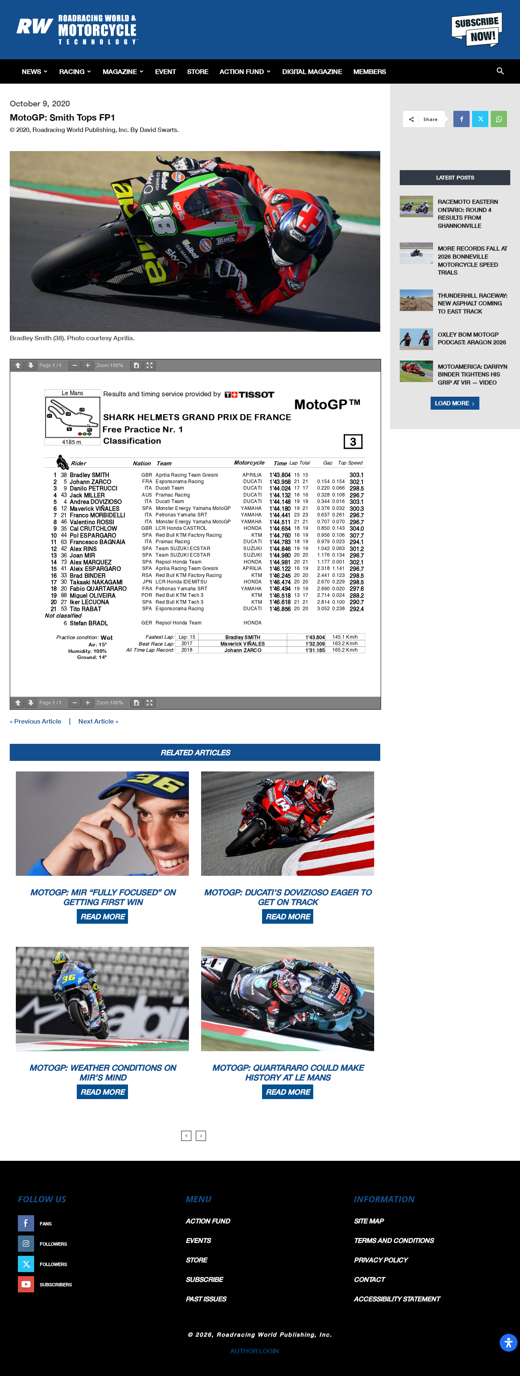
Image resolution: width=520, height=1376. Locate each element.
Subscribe (153, 1284)
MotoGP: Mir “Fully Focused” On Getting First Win (102, 897)
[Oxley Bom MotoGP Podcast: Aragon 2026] (416, 339)
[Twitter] (480, 119)
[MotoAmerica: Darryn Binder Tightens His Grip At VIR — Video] (416, 371)
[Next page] (31, 365)
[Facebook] (461, 119)
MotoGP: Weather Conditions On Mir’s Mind (102, 1072)
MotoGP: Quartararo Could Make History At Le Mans (288, 1072)
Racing (71, 71)
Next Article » (98, 721)
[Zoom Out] (75, 365)
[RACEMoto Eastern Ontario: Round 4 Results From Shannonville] (416, 206)
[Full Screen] (149, 365)
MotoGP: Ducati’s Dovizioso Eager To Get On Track (287, 897)
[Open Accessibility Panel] (509, 1343)
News (31, 71)
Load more (452, 403)
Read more (102, 916)
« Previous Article (35, 721)
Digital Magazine (312, 71)
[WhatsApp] (499, 119)
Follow (157, 1243)
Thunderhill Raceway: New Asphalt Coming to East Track (472, 303)
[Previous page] (18, 365)
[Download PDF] (136, 365)
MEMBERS (369, 71)
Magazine (120, 71)
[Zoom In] (88, 365)
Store (197, 71)
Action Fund (242, 71)
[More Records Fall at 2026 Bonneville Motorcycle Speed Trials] (416, 253)
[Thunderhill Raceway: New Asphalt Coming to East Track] (416, 300)
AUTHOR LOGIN (254, 1350)
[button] (500, 72)
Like (161, 1223)
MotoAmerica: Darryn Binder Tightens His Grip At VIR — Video (472, 374)
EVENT (165, 71)
